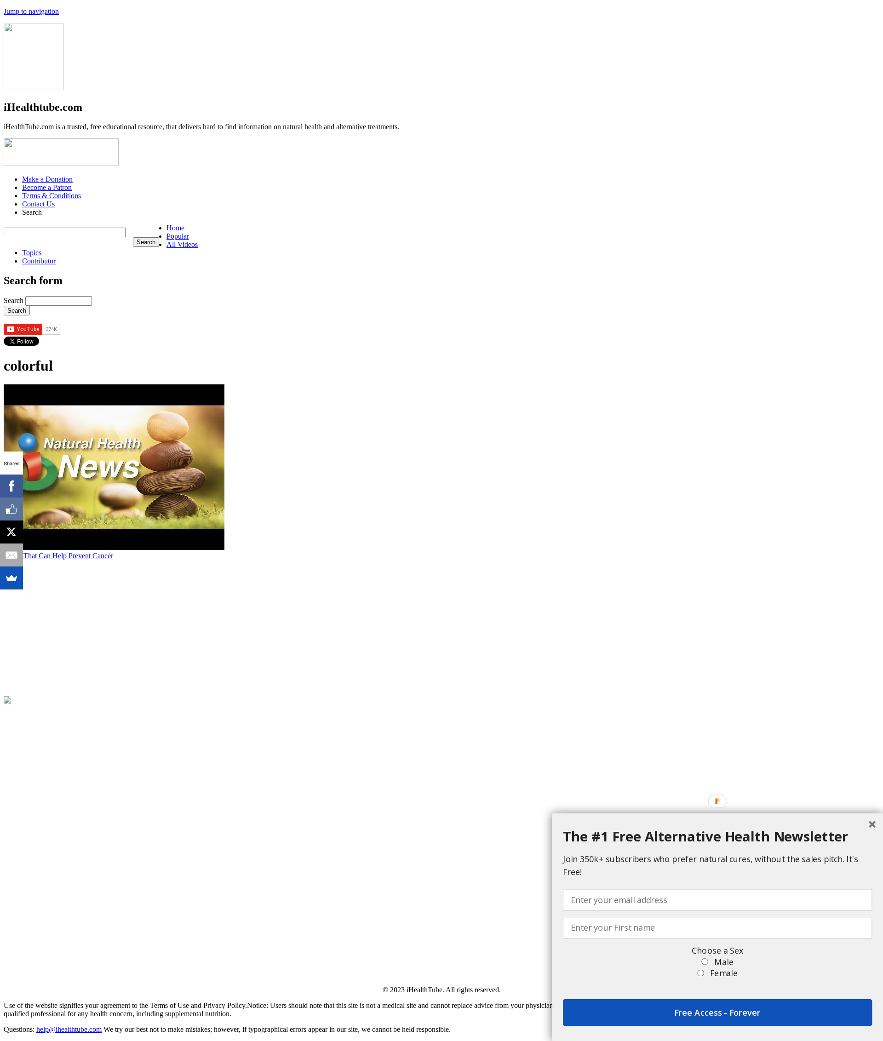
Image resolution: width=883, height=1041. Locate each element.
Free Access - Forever (717, 1012)
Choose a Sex (717, 950)
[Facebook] (11, 486)
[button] (717, 836)
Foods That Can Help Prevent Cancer (58, 556)
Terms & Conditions (51, 196)
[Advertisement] (280, 624)
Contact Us (38, 204)
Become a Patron (47, 187)
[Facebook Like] (11, 509)
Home (175, 228)
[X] (11, 531)
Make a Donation (47, 179)
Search (14, 300)
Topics (31, 253)
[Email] (11, 554)
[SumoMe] (11, 577)
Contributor (39, 261)
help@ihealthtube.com (69, 1029)
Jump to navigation (31, 11)
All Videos (182, 244)
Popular (177, 236)
